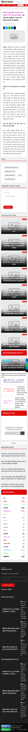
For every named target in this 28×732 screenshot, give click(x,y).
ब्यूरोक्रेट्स (6, 556)
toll (20, 175)
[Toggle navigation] (25, 2)
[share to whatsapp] (9, 28)
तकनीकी (6, 534)
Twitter (14, 5)
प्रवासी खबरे (7, 543)
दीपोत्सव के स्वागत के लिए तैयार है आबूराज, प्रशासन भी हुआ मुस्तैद (13, 367)
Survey (3, 567)
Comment (8, 207)
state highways (9, 175)
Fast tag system (10, 179)
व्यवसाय (5, 524)
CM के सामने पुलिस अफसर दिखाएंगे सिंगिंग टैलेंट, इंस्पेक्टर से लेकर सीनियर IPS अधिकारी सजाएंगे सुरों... (13, 479)
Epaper (3, 5)
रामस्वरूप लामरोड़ (10, 23)
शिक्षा (5, 530)
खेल (5, 517)
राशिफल (6, 521)
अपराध (5, 501)
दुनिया (5, 514)
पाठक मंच (6, 547)
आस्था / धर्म (7, 537)
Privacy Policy (22, 729)
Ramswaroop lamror (11, 167)
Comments (7, 192)
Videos (8, 5)
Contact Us (11, 729)
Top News (7, 360)
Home (6, 527)
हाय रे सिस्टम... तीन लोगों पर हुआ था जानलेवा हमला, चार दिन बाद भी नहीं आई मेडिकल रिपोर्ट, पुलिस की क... (12, 486)
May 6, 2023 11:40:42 (8, 25)
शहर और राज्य (24, 219)
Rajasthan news (10, 171)
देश (4, 498)
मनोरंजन (6, 504)
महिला (5, 540)
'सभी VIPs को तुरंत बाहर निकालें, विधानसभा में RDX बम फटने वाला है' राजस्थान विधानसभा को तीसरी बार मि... (13, 471)
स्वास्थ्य (5, 553)
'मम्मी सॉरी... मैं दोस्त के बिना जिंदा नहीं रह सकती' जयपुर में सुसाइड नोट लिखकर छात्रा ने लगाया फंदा (14, 229)
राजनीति (6, 508)
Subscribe (8, 585)
